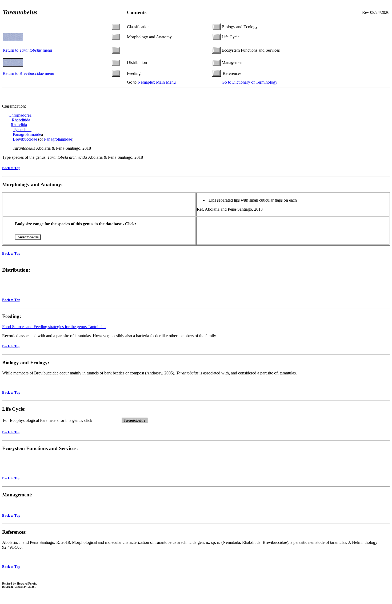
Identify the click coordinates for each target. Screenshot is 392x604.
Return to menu (27, 50)
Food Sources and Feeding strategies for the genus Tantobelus (54, 326)
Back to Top (11, 168)
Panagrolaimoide (27, 134)
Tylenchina (22, 129)
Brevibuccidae (25, 139)
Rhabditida (21, 120)
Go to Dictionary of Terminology (249, 82)
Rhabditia (19, 125)
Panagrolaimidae (57, 139)
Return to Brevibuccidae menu (28, 73)
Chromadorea (20, 115)
